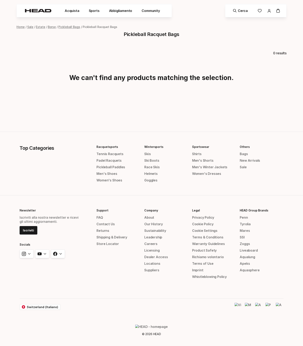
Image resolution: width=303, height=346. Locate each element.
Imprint (197, 270)
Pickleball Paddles (110, 167)
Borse (52, 27)
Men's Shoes (106, 174)
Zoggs (245, 244)
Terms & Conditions (207, 237)
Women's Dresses (206, 174)
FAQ (99, 217)
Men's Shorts (203, 160)
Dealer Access (156, 257)
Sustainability (155, 231)
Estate (40, 27)
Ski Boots (151, 160)
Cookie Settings (204, 231)
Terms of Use (203, 263)
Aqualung (247, 257)
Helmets (151, 174)
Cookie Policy (203, 224)
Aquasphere (250, 270)
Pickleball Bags (69, 27)
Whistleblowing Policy (209, 277)
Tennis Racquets (109, 154)
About (149, 217)
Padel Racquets (109, 160)
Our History (153, 224)
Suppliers (151, 270)
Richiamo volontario (208, 257)
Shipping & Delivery (111, 237)
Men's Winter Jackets (209, 167)
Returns (102, 231)
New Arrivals (250, 160)
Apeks (245, 263)
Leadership (153, 237)
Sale (30, 27)
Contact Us (105, 224)
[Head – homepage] (38, 10)
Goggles (150, 180)
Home (20, 27)
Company (151, 210)
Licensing (152, 250)
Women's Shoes (109, 180)
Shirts (197, 154)
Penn (244, 217)
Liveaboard (249, 250)
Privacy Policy (203, 217)
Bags (244, 154)
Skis (147, 154)
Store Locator (107, 244)
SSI (242, 237)
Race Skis (152, 167)
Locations (152, 263)
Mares (245, 231)
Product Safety (204, 250)
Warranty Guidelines (208, 244)
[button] (72, 10)
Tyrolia (245, 224)
